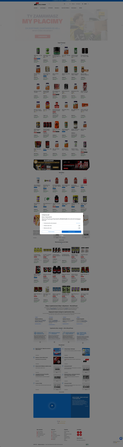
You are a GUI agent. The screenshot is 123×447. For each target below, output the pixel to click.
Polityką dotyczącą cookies (64, 218)
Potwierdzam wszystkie (71, 231)
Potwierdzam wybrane (51, 231)
